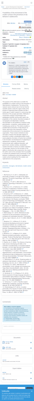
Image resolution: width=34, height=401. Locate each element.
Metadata (5, 84)
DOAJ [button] (25, 52)
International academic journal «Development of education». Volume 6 (21, 34)
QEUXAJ (12, 23)
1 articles (29, 54)
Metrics (26, 84)
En (31, 3)
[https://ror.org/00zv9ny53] (13, 59)
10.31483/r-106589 (26, 23)
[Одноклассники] (15, 77)
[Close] (31, 391)
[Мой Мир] (17, 77)
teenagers (12, 166)
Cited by (26, 88)
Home (2, 7)
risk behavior (18, 166)
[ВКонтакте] (12, 77)
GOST (25, 62)
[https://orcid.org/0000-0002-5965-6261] (30, 37)
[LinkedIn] (22, 77)
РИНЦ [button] (29, 52)
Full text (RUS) (16, 84)
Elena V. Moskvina (24, 37)
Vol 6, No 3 (27, 7)
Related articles (16, 88)
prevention (5, 166)
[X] (19, 77)
